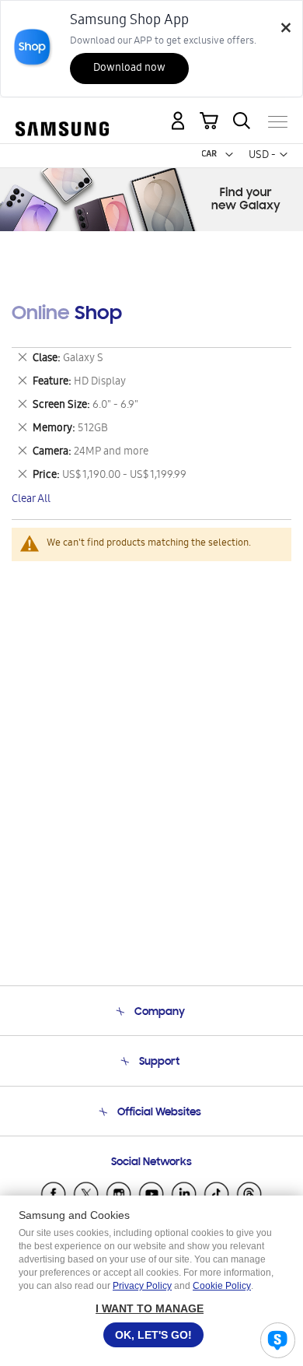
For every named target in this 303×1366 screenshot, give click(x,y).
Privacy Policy (142, 1285)
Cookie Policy (222, 1285)
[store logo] (62, 115)
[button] (229, 154)
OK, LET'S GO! (153, 1335)
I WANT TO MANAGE (150, 1308)
